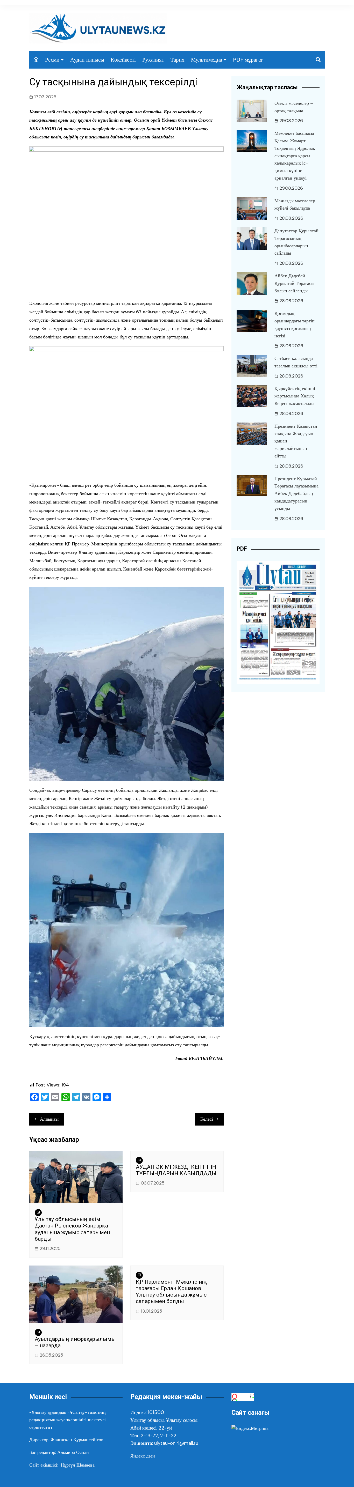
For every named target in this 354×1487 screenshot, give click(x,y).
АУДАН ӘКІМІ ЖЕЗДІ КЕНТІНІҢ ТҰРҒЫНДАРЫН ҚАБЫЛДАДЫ (176, 1170)
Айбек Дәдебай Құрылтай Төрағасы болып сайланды (294, 283)
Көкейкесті (123, 59)
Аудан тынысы (87, 59)
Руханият (153, 59)
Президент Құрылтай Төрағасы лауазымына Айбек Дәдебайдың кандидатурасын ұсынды (296, 494)
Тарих (178, 59)
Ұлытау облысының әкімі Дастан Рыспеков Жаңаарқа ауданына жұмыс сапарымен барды (72, 1229)
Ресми (52, 59)
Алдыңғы (49, 1119)
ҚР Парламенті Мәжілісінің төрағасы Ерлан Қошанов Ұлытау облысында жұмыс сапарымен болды (171, 1292)
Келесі (206, 1119)
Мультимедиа (206, 59)
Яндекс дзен (142, 1456)
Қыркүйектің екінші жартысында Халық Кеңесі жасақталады (294, 396)
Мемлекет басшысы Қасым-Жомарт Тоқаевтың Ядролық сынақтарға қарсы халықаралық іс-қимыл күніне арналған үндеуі (294, 155)
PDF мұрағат (248, 59)
